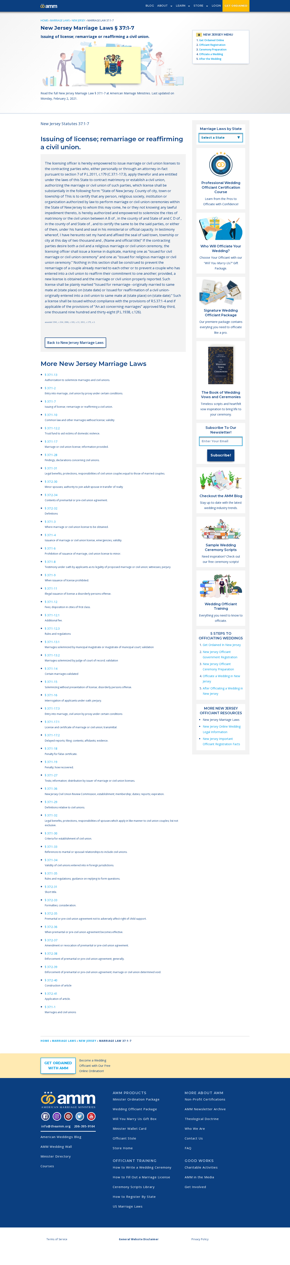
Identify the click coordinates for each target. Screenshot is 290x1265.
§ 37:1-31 (51, 468)
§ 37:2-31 (51, 887)
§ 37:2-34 (51, 495)
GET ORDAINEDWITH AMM (58, 1065)
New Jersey (78, 20)
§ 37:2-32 (51, 508)
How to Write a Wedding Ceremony (142, 1167)
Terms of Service (57, 1239)
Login (216, 5)
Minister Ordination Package (136, 1099)
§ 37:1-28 (51, 455)
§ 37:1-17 (51, 441)
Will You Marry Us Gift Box (135, 1119)
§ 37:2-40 (51, 980)
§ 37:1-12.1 (52, 615)
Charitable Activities (201, 1167)
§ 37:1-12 (51, 602)
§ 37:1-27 (51, 775)
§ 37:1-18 (51, 748)
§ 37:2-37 (51, 940)
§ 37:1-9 (50, 575)
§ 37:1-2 (50, 388)
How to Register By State (134, 1196)
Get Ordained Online (211, 40)
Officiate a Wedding (211, 54)
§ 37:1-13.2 (52, 655)
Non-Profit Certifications (205, 1099)
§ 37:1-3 (50, 522)
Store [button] (199, 5)
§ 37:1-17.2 (52, 735)
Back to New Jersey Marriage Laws (75, 342)
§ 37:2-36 (51, 927)
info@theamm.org (56, 1126)
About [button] (162, 5)
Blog (150, 5)
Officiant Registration (212, 45)
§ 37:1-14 (51, 669)
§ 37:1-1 (50, 1007)
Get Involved (195, 1187)
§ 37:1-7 (50, 401)
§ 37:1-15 (51, 682)
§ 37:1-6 (50, 548)
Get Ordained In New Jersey (222, 645)
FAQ (188, 1148)
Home (44, 20)
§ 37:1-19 (51, 762)
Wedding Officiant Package (135, 1109)
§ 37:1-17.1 (52, 722)
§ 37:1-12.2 (52, 428)
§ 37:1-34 (51, 860)
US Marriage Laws (128, 1206)
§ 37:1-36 (51, 789)
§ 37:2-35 (51, 913)
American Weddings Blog (61, 1137)
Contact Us (194, 1138)
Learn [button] (181, 5)
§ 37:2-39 (51, 967)
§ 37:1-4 (50, 535)
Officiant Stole (124, 1138)
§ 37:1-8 (50, 562)
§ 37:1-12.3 (52, 628)
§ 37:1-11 (51, 588)
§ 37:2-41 (51, 994)
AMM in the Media (199, 1177)
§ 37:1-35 (51, 873)
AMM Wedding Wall (56, 1146)
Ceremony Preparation (213, 49)
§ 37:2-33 (51, 900)
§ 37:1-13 (51, 375)
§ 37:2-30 (51, 482)
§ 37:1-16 (51, 695)
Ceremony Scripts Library (134, 1187)
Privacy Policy (199, 1239)
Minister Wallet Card (129, 1128)
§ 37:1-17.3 (52, 708)
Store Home (123, 1148)
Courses (47, 1166)
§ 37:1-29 (51, 802)
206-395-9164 (84, 1126)
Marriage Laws (60, 20)
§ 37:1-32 (51, 815)
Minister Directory (56, 1156)
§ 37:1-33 (51, 847)
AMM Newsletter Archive (205, 1109)
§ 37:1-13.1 (52, 642)
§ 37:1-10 (51, 415)
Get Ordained (236, 5)
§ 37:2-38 (51, 953)
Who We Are (195, 1128)
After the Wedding (210, 59)
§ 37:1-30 (51, 833)
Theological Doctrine (202, 1119)
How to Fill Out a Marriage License (141, 1177)
